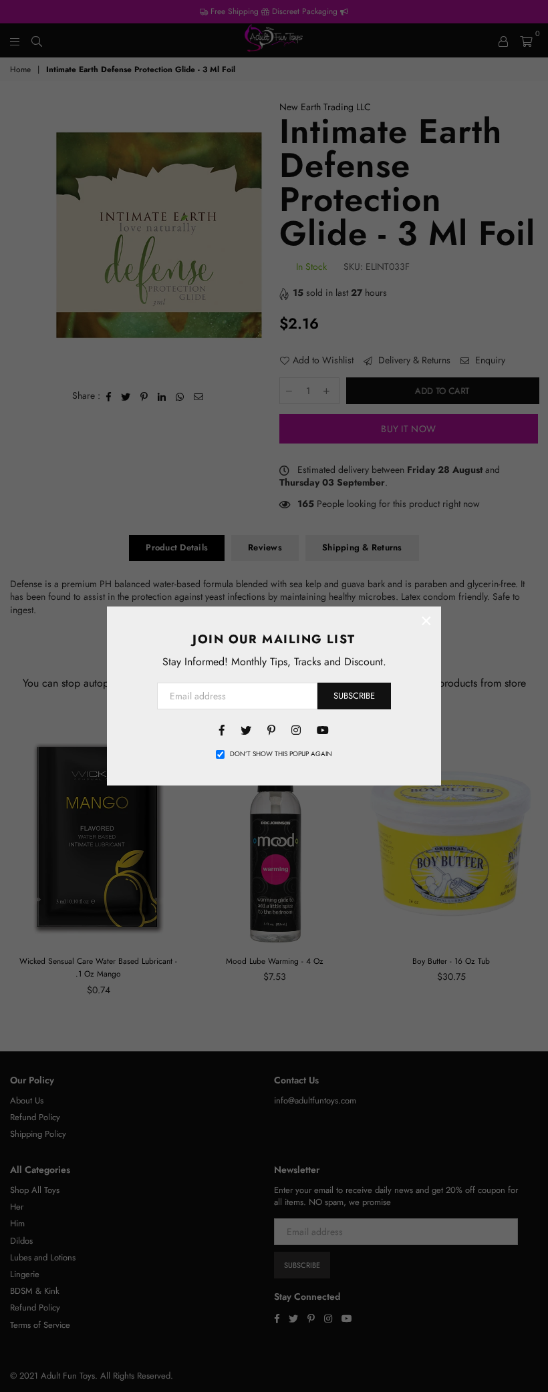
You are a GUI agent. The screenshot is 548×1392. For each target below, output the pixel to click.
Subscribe (354, 695)
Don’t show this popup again (281, 754)
